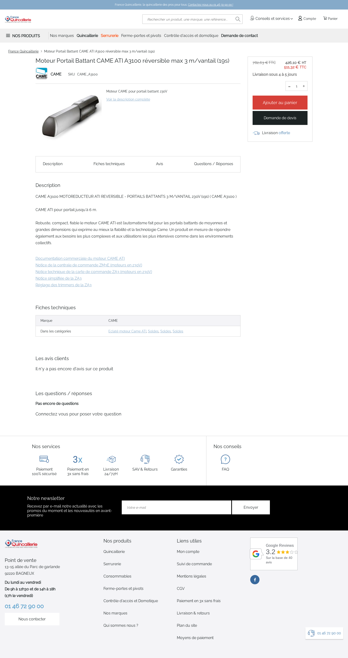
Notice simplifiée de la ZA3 (59, 278)
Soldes (153, 331)
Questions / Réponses (213, 164)
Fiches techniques (109, 164)
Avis (159, 164)
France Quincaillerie (23, 51)
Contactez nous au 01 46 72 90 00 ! (210, 4)
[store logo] (18, 19)
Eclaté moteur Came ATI (127, 331)
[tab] (137, 541)
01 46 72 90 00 (329, 633)
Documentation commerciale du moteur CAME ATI (80, 258)
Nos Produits (26, 36)
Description (52, 164)
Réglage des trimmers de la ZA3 (64, 285)
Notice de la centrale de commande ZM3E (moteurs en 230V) (89, 265)
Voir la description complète (128, 99)
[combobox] (192, 19)
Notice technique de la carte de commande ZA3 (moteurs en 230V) (94, 271)
